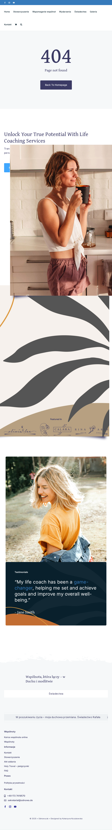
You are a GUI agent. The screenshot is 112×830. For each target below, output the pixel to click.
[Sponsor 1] (20, 426)
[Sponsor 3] (62, 425)
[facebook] (5, 807)
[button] (21, 24)
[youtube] (15, 807)
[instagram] (10, 807)
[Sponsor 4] (91, 426)
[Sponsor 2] (45, 424)
